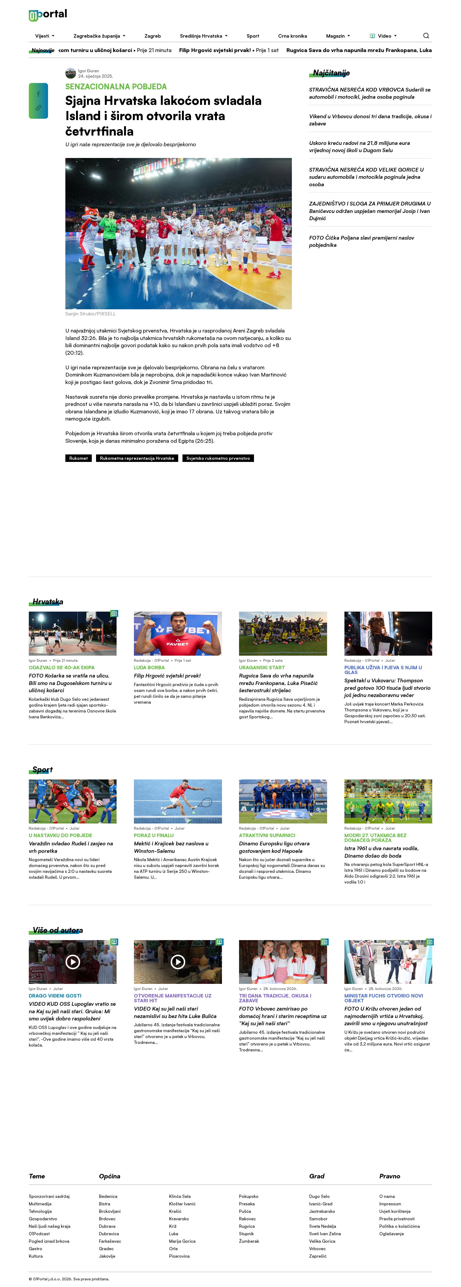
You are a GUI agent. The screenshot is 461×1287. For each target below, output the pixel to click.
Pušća (245, 1211)
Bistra (104, 1203)
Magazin (335, 36)
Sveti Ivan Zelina (325, 1233)
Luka (173, 1233)
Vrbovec (317, 1248)
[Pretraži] (426, 36)
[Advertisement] (258, 15)
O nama (387, 1196)
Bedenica (108, 1196)
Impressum (390, 1203)
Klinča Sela (180, 1196)
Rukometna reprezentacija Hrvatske (137, 458)
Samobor (318, 1218)
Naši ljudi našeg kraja (49, 1226)
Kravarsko (179, 1218)
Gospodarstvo (43, 1218)
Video (384, 36)
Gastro (35, 1248)
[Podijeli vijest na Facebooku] (38, 94)
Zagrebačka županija (97, 36)
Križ (173, 1226)
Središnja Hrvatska (201, 36)
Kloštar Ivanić (182, 1203)
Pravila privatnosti (397, 1218)
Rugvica (247, 1226)
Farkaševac (110, 1241)
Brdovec (107, 1218)
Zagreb (153, 36)
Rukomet (78, 458)
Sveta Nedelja (322, 1226)
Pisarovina (179, 1256)
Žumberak (249, 1241)
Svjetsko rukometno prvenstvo (218, 458)
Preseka (247, 1203)
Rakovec (247, 1218)
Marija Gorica (182, 1241)
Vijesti (42, 36)
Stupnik (246, 1233)
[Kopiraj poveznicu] (38, 108)
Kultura (36, 1256)
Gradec (106, 1248)
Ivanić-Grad (320, 1203)
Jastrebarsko (322, 1211)
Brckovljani (110, 1211)
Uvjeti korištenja (395, 1211)
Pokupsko (249, 1196)
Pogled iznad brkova (49, 1241)
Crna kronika (292, 36)
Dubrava (107, 1226)
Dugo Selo (319, 1196)
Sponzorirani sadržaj (49, 1196)
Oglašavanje (391, 1233)
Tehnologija (40, 1211)
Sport (253, 36)
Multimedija (40, 1203)
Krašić (175, 1211)
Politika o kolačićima (399, 1226)
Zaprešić (318, 1256)
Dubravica (109, 1233)
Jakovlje (107, 1256)
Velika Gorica (322, 1241)
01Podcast (39, 1233)
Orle (173, 1248)
